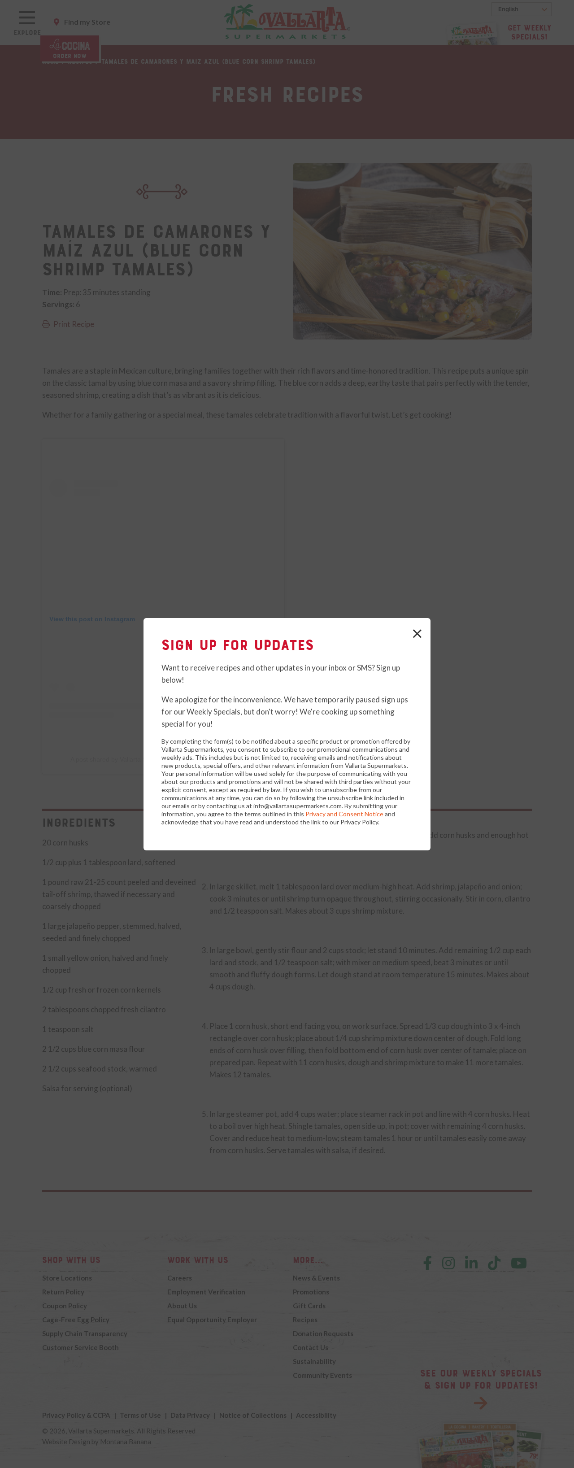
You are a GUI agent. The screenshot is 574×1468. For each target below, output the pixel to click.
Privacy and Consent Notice (344, 814)
